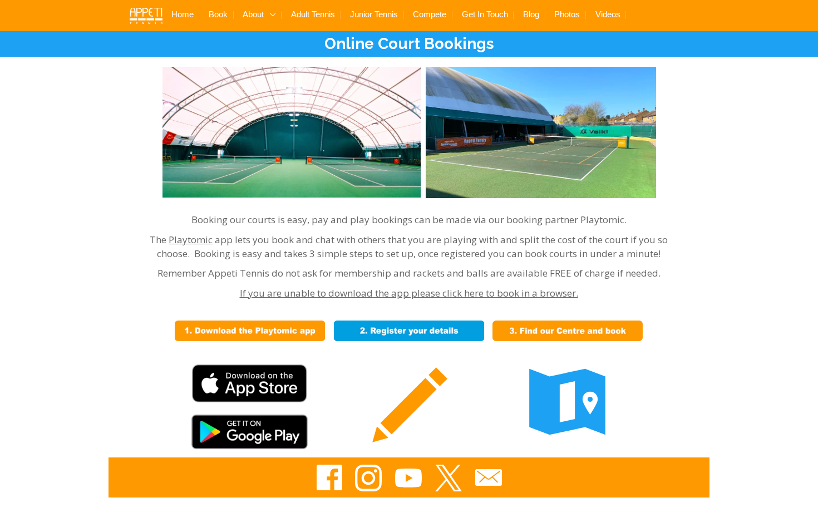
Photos (567, 14)
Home (182, 14)
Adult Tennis (313, 14)
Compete (429, 14)
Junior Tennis (374, 14)
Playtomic (191, 239)
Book (218, 14)
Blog (531, 14)
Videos (607, 14)
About (254, 14)
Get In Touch (485, 14)
